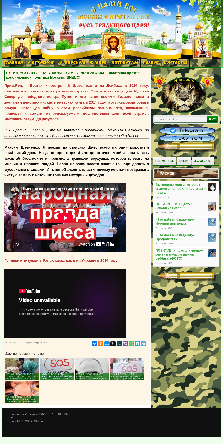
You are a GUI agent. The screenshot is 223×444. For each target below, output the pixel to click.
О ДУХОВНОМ (41, 63)
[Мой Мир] (107, 343)
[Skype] (137, 343)
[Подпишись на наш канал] (187, 133)
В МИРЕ (98, 63)
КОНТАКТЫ (175, 63)
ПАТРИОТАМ (125, 63)
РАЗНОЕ (151, 63)
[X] (113, 343)
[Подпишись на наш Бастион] (187, 140)
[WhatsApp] (131, 343)
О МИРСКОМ (72, 63)
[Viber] (125, 343)
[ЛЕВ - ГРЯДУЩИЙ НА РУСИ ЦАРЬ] (183, 111)
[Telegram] (143, 343)
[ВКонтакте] (94, 343)
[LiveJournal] (119, 343)
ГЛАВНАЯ (13, 63)
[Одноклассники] (100, 343)
